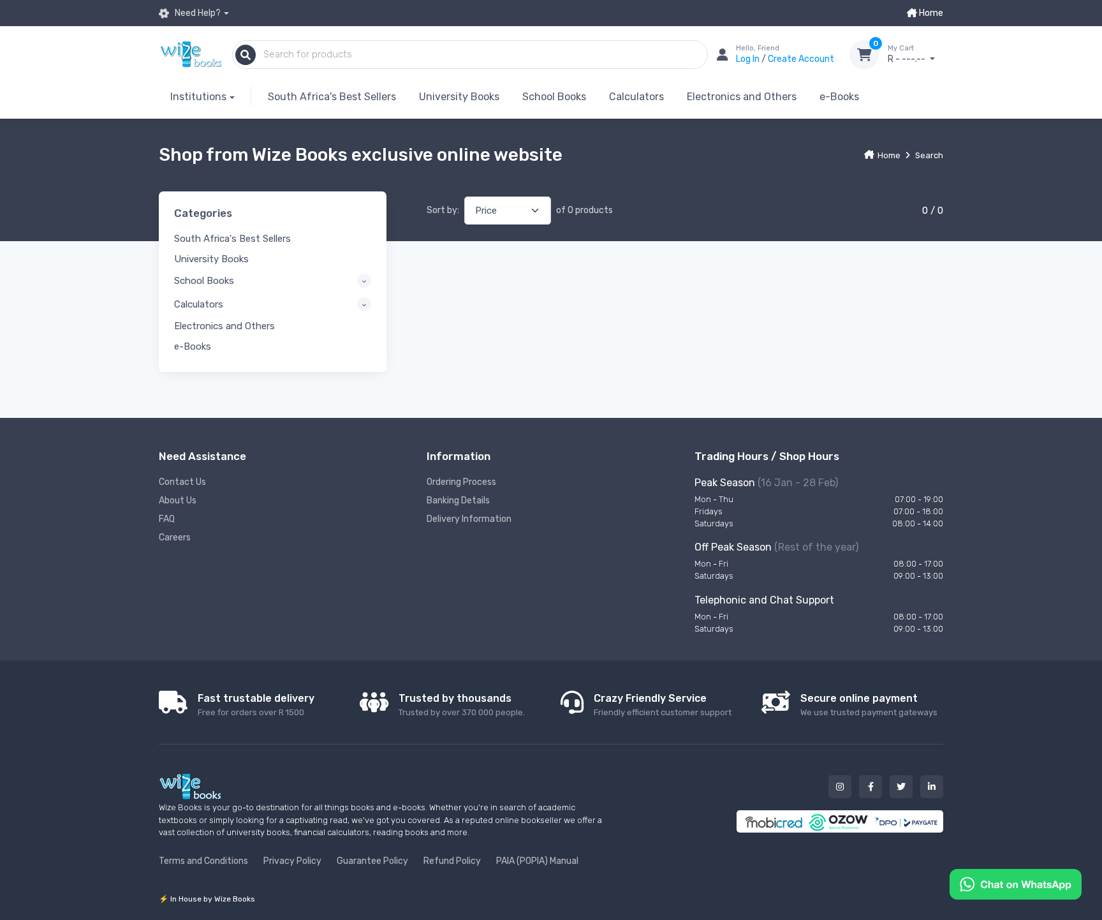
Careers (175, 537)
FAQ (167, 519)
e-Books (839, 97)
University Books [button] (211, 259)
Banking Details (458, 500)
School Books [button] (204, 280)
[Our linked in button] (931, 786)
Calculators (636, 97)
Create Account (801, 59)
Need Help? (197, 13)
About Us (177, 500)
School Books (554, 97)
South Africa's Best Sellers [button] (232, 238)
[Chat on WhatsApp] (1016, 883)
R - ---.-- (907, 54)
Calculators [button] (198, 304)
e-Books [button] (192, 346)
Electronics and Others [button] (224, 326)
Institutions (198, 97)
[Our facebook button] (870, 786)
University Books (459, 97)
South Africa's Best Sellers (332, 97)
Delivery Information (469, 519)
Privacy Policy (292, 861)
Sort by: (443, 210)
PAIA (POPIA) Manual (537, 861)
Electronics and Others (742, 97)
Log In (748, 59)
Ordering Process (461, 482)
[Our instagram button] (839, 786)
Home (930, 13)
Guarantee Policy (372, 861)
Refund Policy (452, 861)
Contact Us (182, 482)
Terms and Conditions (203, 861)
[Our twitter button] (901, 786)
